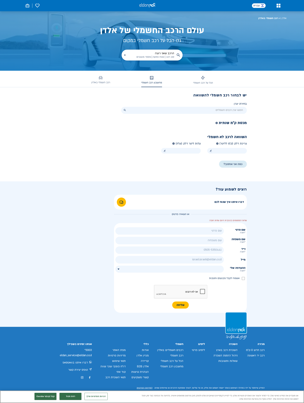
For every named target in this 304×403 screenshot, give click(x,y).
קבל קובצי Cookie (45, 396)
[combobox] (184, 110)
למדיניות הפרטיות (145, 387)
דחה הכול (70, 396)
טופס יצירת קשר (78, 370)
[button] (278, 5)
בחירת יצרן (240, 103)
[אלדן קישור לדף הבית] (147, 5)
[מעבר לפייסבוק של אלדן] (89, 378)
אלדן (283, 18)
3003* (88, 350)
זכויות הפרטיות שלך (96, 396)
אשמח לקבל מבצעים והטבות (224, 278)
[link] (121, 202)
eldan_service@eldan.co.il (76, 355)
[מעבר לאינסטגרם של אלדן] (82, 377)
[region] (152, 397)
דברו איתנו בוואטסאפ (75, 362)
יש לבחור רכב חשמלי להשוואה (220, 95)
